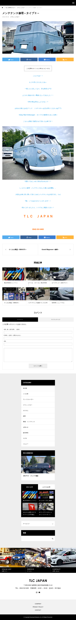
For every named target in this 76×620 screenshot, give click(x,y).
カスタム (25, 410)
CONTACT (38, 610)
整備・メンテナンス (9, 269)
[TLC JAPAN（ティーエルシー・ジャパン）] (2, 3)
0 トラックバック (56, 319)
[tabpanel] (37, 468)
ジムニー (25, 444)
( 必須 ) (12, 329)
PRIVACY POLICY (38, 607)
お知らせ (25, 427)
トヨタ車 (54, 269)
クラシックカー (14, 17)
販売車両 (25, 432)
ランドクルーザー (28, 399)
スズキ (25, 438)
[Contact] (39, 592)
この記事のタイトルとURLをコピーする (38, 68)
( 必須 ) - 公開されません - (12, 335)
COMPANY (38, 603)
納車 (24, 416)
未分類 (25, 388)
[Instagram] (36, 592)
